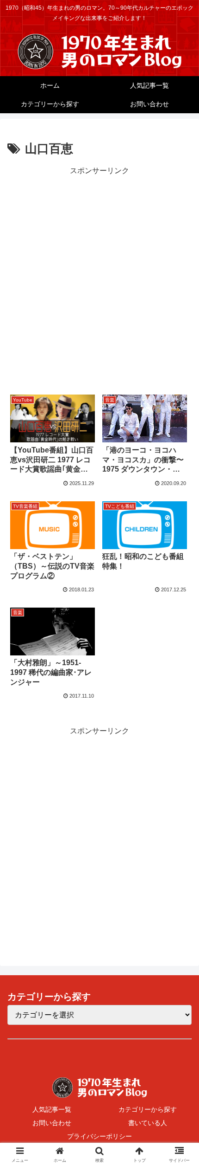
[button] (180, 1110)
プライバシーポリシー (99, 1136)
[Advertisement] (99, 277)
